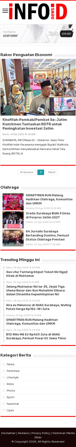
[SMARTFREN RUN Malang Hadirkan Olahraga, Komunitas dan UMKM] (13, 201)
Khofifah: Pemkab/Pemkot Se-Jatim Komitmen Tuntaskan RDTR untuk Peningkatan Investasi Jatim (35, 124)
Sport (11, 397)
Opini (10, 410)
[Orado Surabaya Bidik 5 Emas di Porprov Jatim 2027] (13, 219)
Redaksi (23, 433)
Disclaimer (8, 433)
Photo (11, 390)
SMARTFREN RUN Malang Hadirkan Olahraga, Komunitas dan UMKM (49, 199)
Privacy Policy (40, 433)
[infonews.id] (38, 11)
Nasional (13, 404)
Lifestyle (13, 377)
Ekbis (10, 384)
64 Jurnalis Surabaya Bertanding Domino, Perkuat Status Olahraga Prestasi (47, 235)
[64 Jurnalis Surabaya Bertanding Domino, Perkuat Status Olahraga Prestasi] (13, 237)
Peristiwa (13, 371)
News (11, 364)
